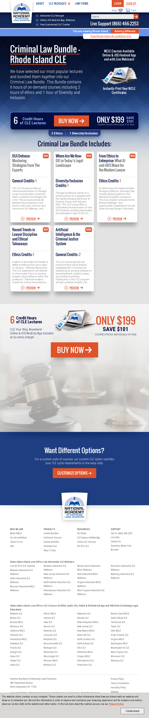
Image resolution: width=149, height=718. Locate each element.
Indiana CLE (49, 618)
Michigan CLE (50, 647)
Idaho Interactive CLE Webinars (20, 580)
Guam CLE (15, 656)
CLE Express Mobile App (88, 537)
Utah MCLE (116, 630)
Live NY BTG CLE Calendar (22, 566)
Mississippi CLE (51, 656)
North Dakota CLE (85, 643)
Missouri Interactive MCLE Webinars (22, 588)
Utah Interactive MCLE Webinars (87, 576)
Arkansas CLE (16, 626)
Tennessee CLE (118, 622)
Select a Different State (124, 32)
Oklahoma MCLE (85, 652)
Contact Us (116, 541)
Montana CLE (50, 665)
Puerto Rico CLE (84, 665)
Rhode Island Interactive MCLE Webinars (88, 568)
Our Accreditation (18, 537)
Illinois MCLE (50, 613)
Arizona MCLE (16, 622)
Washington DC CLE (120, 647)
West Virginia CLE (119, 652)
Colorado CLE (16, 635)
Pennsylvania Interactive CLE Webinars (57, 592)
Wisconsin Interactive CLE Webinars (123, 568)
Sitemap (114, 691)
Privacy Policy (116, 704)
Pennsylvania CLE (85, 660)
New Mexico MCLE (86, 630)
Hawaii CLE (15, 660)
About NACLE (16, 533)
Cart (133, 10)
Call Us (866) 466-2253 (121, 533)
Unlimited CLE (50, 546)
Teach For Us (16, 542)
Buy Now (68, 121)
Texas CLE (115, 626)
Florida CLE (15, 647)
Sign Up (131, 3)
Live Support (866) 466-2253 (114, 23)
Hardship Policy (118, 687)
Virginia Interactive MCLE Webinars (89, 584)
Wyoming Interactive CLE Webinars (122, 576)
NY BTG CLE (83, 546)
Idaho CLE (15, 665)
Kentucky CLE (50, 630)
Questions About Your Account (121, 547)
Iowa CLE (48, 622)
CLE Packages (57, 3)
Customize (72, 473)
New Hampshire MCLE (87, 622)
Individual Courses (53, 537)
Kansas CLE (49, 626)
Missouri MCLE (51, 660)
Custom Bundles (51, 542)
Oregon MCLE (83, 656)
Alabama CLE (16, 613)
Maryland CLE (50, 639)
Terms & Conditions (120, 683)
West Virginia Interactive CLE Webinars (91, 592)
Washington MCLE (119, 643)
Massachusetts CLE (53, 643)
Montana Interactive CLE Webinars (55, 568)
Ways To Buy (50, 550)
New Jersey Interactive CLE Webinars (56, 576)
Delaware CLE (16, 643)
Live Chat (115, 537)
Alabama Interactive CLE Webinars (21, 572)
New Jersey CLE (85, 626)
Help (114, 10)
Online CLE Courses (86, 542)
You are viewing (90, 31)
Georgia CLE (16, 652)
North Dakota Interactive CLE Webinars (57, 584)
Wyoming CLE (117, 660)
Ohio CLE (81, 647)
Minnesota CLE (51, 652)
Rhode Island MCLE (120, 613)
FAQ (12, 546)
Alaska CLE (15, 618)
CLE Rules (82, 533)
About (40, 3)
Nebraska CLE (84, 613)
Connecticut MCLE (18, 639)
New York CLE (84, 635)
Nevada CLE (83, 618)
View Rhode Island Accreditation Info (110, 36)
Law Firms (82, 3)
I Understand (132, 711)
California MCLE (17, 630)
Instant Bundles (51, 533)
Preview (31, 218)
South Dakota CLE (119, 618)
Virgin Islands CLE (119, 635)
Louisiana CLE (50, 635)
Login (117, 3)
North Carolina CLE (86, 639)
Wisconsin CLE (118, 656)
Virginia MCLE (117, 639)
